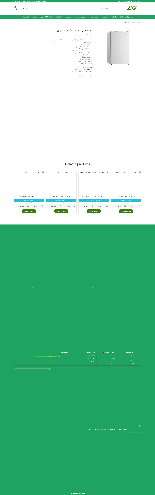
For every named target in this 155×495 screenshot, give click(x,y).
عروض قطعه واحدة (126, 17)
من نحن (139, 1)
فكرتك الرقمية (74, 493)
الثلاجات (104, 17)
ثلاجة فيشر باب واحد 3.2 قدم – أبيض (61, 196)
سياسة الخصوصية (131, 1)
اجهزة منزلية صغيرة (46, 17)
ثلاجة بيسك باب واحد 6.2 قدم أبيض (29, 196)
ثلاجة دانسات (75, 71)
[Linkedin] (13, 1)
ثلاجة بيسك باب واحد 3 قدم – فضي (126, 196)
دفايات (35, 17)
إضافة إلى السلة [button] (126, 211)
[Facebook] (22, 1)
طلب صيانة (26, 17)
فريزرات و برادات (80, 17)
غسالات (68, 17)
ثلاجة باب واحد (127, 22)
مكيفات (114, 17)
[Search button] (47, 8)
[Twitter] (19, 1)
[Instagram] (17, 1)
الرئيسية (139, 22)
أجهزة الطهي (94, 17)
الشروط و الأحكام (122, 1)
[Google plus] (15, 1)
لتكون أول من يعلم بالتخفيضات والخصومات (45, 356)
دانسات (72, 69)
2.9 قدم (87, 71)
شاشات (58, 17)
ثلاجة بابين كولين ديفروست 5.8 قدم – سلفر (93, 196)
